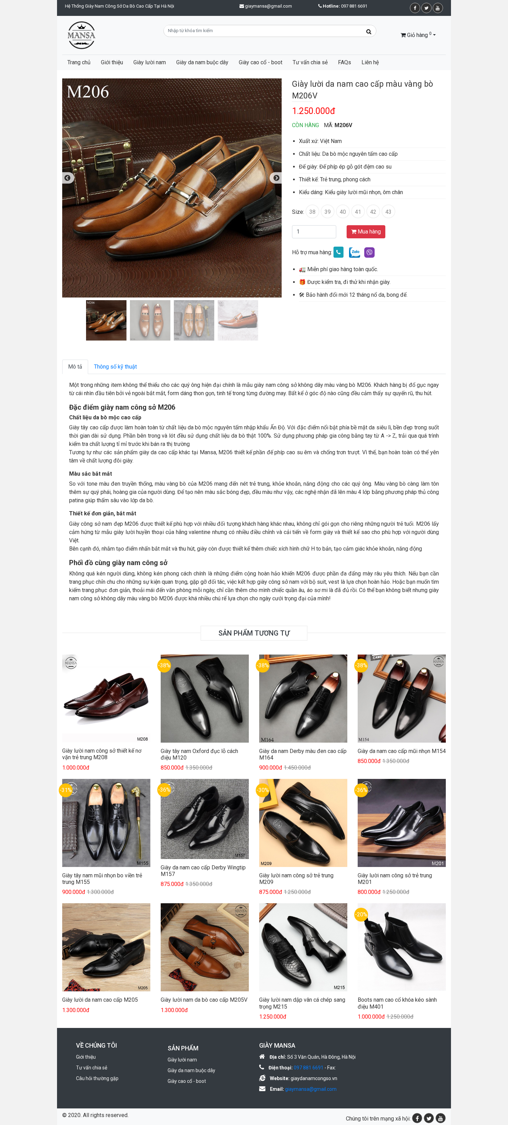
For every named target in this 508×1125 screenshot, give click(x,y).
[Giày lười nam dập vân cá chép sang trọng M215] (303, 947)
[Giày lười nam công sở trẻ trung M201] (402, 822)
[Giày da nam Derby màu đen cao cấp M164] (303, 698)
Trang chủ (79, 62)
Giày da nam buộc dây (202, 62)
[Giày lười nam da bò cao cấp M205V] (205, 947)
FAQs (344, 62)
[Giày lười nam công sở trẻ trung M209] (303, 822)
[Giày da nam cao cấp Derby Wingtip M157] (205, 818)
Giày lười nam (149, 62)
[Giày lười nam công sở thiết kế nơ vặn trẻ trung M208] (106, 698)
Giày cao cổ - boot (260, 62)
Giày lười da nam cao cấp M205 (100, 1000)
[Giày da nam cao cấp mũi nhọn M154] (402, 698)
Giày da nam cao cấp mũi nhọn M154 (402, 751)
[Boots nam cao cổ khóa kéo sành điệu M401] (402, 947)
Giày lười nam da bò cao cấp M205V (204, 1000)
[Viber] (369, 252)
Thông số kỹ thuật (115, 366)
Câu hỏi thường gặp (97, 1078)
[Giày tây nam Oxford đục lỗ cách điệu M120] (205, 698)
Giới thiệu (112, 62)
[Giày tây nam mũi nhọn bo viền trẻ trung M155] (106, 822)
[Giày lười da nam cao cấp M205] (106, 947)
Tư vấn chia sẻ (310, 62)
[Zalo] (354, 252)
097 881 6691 (345, 6)
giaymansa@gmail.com (268, 6)
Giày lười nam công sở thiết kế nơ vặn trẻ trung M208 (101, 754)
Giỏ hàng (419, 34)
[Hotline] (338, 252)
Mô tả (75, 366)
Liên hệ (370, 62)
